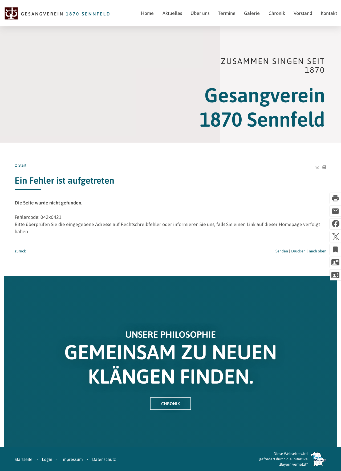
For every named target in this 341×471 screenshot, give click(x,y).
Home (147, 13)
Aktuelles (172, 13)
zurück (20, 251)
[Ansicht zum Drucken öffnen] (324, 167)
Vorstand (303, 13)
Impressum (72, 459)
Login (47, 459)
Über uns (199, 13)
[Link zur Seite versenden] (317, 167)
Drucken (298, 251)
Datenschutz (104, 459)
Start (22, 165)
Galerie (252, 13)
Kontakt (329, 13)
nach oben (317, 251)
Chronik (277, 13)
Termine (227, 13)
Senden (281, 251)
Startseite (24, 459)
